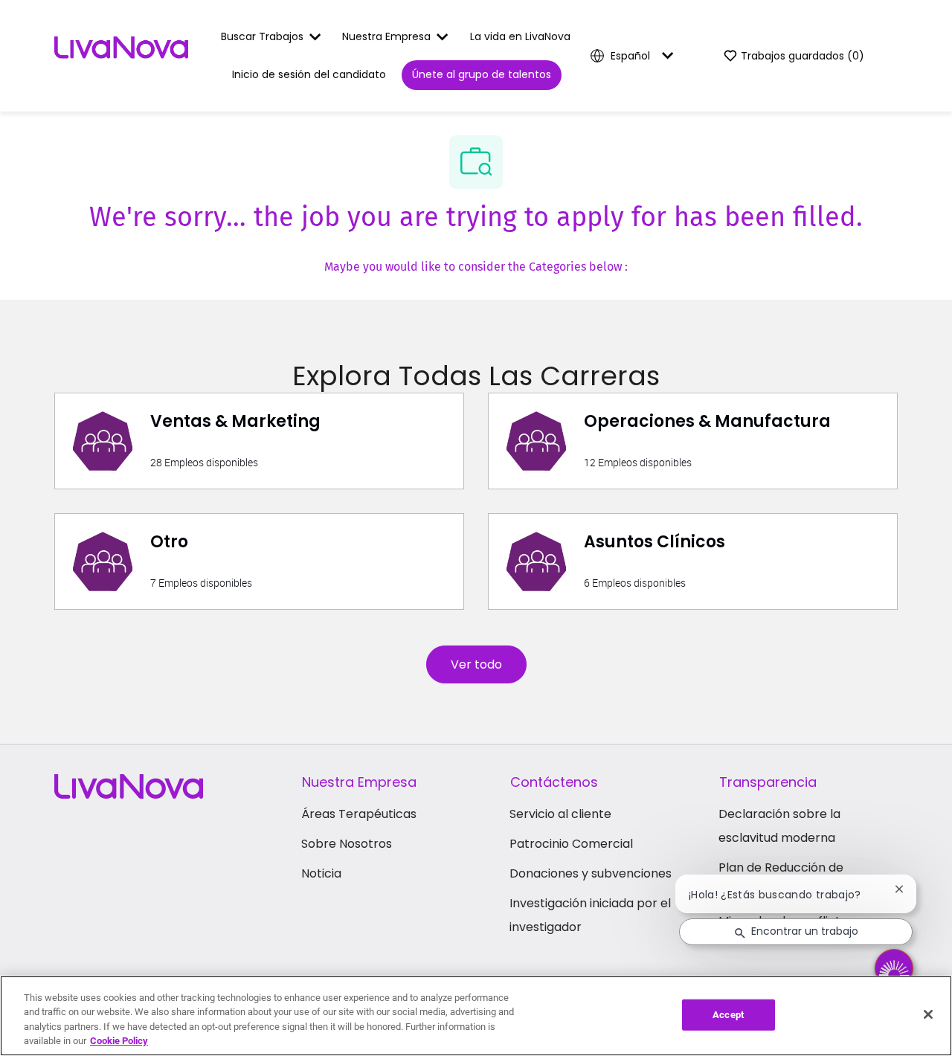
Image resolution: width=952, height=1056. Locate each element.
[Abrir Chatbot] (894, 968)
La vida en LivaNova (520, 36)
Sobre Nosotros (346, 843)
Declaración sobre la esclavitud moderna (779, 825)
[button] (476, 664)
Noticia (321, 873)
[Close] (928, 1014)
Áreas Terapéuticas (358, 813)
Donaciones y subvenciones (590, 873)
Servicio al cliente (560, 813)
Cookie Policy (119, 1040)
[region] (476, 1016)
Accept (728, 1014)
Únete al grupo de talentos (481, 74)
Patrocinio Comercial (571, 843)
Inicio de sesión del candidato (309, 74)
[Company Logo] (121, 55)
